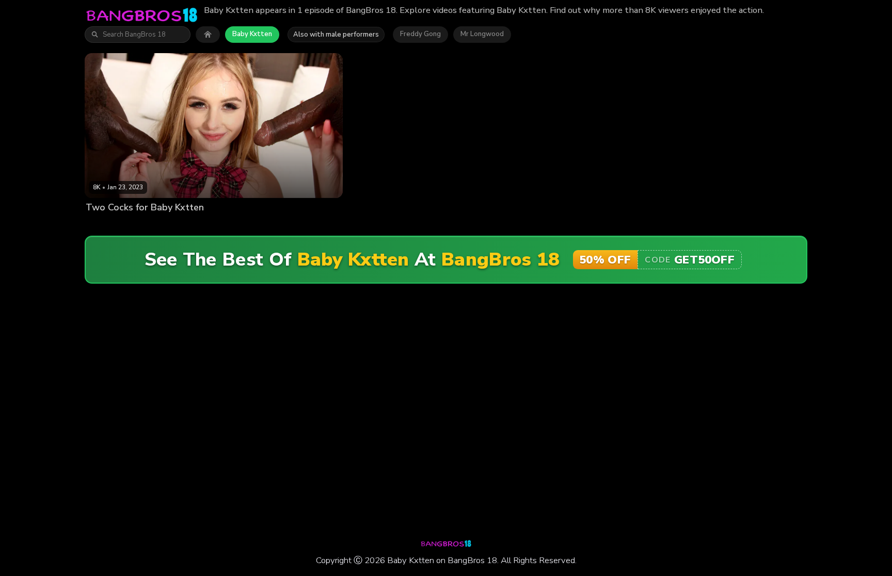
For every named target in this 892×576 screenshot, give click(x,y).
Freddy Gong (420, 34)
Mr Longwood (482, 34)
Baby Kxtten (252, 34)
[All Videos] (208, 34)
